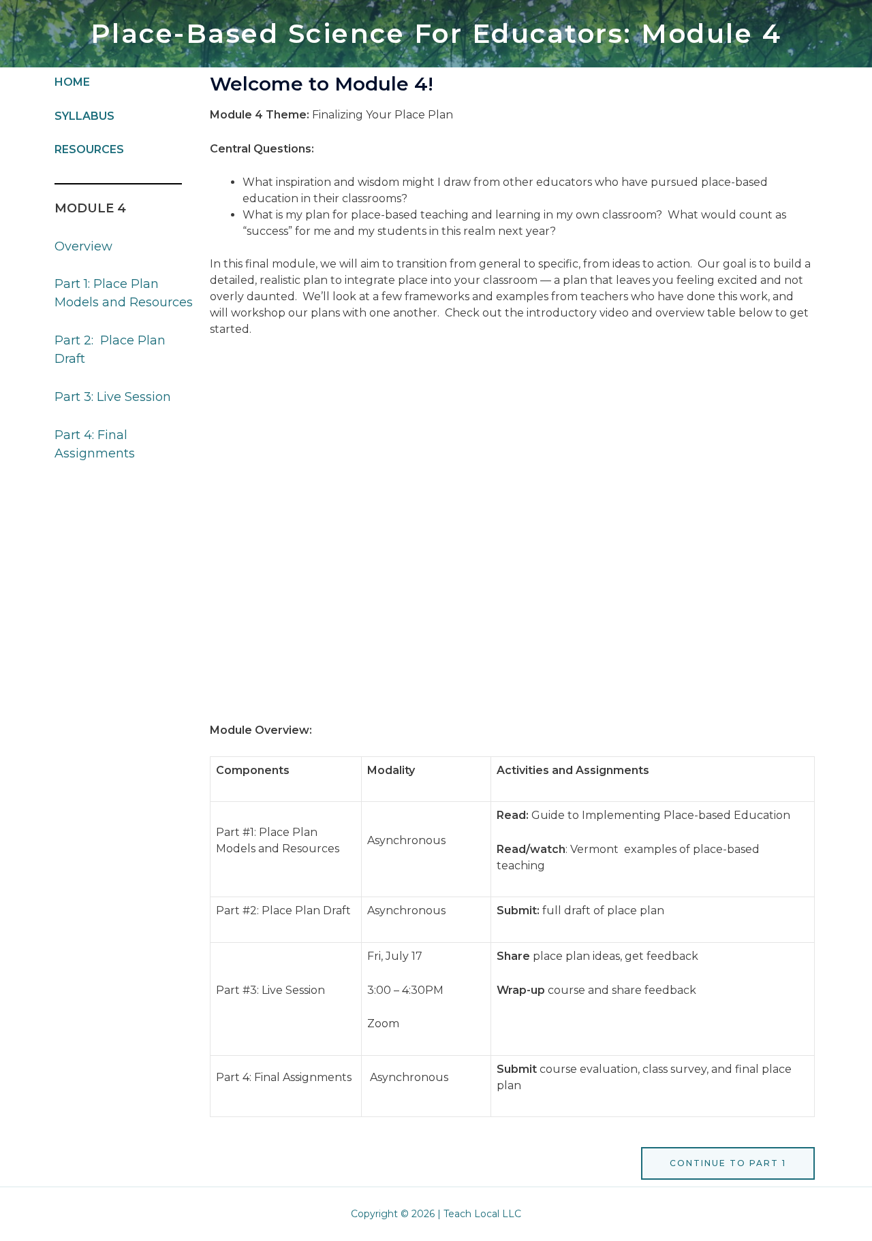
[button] (728, 1163)
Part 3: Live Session (112, 396)
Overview (83, 246)
